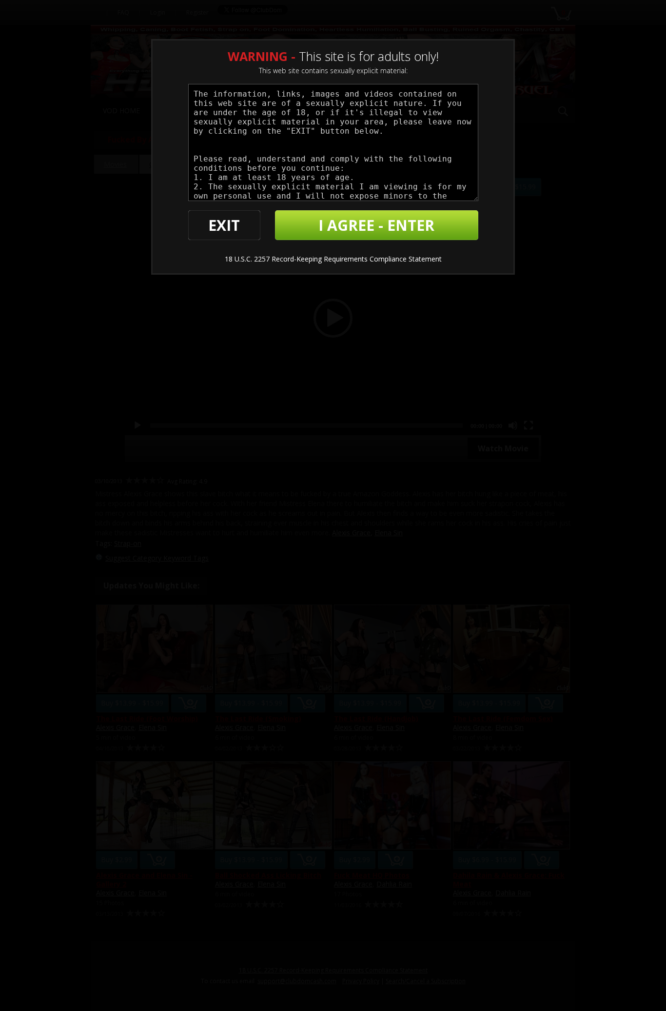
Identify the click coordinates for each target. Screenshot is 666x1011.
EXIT (224, 225)
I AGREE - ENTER (376, 225)
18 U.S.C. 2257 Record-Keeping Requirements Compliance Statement (333, 258)
